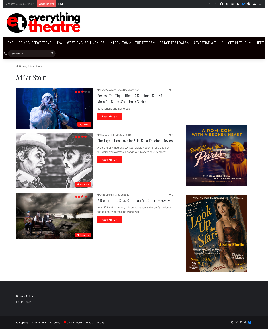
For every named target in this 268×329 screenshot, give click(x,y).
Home (9, 42)
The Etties (143, 42)
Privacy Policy (24, 296)
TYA (59, 42)
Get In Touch (238, 42)
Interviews (119, 42)
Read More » (109, 116)
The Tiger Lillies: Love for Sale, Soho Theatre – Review (135, 140)
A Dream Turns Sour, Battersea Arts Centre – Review (133, 200)
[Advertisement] (217, 90)
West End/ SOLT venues (85, 42)
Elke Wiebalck (107, 135)
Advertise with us (208, 42)
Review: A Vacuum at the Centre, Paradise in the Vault (89, 3)
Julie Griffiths (107, 194)
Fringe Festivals (173, 42)
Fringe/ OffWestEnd (35, 42)
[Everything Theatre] (45, 22)
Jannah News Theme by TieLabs (85, 322)
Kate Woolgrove (108, 90)
